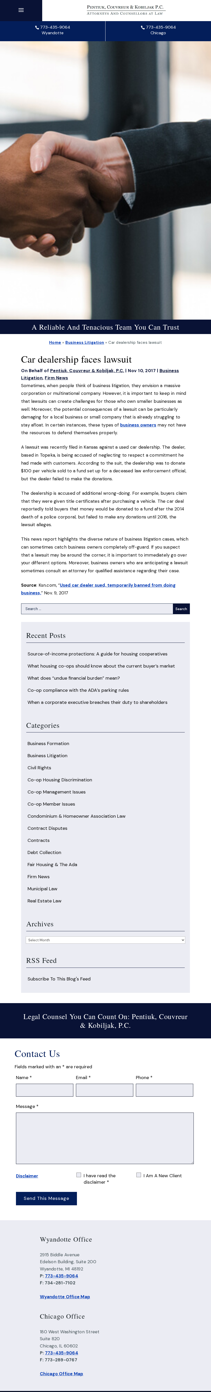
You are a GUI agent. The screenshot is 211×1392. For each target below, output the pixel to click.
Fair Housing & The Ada (52, 864)
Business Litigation (47, 756)
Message (27, 1106)
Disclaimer (27, 1176)
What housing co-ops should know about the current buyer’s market (101, 666)
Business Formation (48, 743)
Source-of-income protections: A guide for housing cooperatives (98, 654)
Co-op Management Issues (57, 792)
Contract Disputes (47, 828)
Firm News (56, 378)
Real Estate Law (44, 901)
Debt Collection (44, 852)
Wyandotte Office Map (65, 1297)
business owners (138, 425)
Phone (144, 1077)
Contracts (39, 840)
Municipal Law (42, 889)
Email (83, 1077)
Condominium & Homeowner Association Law (77, 816)
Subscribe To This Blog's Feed (59, 979)
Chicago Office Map (61, 1374)
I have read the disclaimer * (100, 1179)
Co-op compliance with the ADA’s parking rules (78, 690)
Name (24, 1077)
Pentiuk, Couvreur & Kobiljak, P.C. (87, 370)
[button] (21, 10)
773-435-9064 (55, 27)
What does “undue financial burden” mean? (74, 678)
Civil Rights (39, 768)
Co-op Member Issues (51, 804)
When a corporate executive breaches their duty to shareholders (98, 702)
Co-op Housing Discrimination (60, 780)
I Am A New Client (163, 1176)
